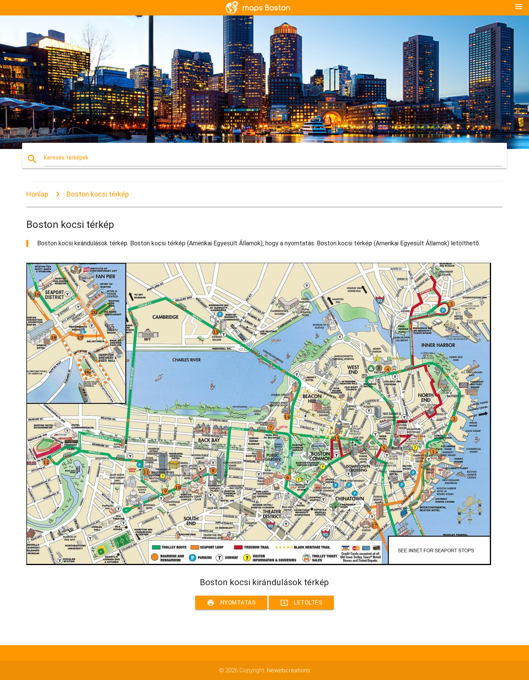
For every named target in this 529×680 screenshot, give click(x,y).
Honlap (37, 194)
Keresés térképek (66, 157)
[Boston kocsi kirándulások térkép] (258, 563)
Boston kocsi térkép (98, 194)
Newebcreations (288, 670)
